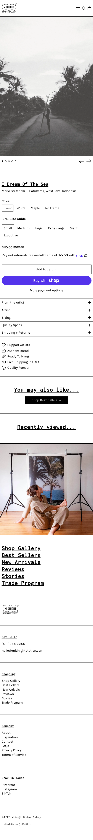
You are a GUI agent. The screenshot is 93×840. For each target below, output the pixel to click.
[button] (84, 8)
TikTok (6, 793)
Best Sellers (10, 685)
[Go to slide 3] (9, 161)
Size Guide (18, 219)
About (6, 733)
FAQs (5, 746)
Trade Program (12, 702)
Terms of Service (14, 755)
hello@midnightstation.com (22, 651)
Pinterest (8, 785)
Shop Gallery (11, 681)
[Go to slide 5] (15, 161)
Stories (7, 698)
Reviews (8, 694)
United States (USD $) (15, 824)
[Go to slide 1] (2, 161)
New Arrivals (11, 689)
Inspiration (10, 737)
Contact (7, 741)
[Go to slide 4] (12, 161)
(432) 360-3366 (13, 644)
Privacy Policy (11, 750)
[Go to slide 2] (6, 161)
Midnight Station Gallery (26, 817)
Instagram (9, 789)
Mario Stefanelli (13, 191)
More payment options (46, 290)
